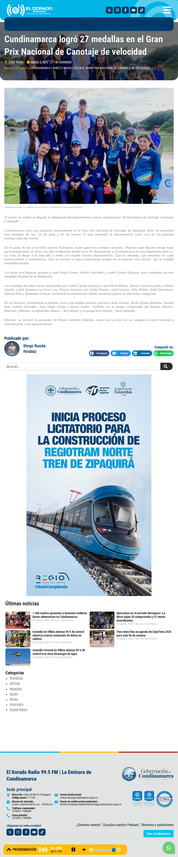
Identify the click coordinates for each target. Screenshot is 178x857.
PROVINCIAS (16, 678)
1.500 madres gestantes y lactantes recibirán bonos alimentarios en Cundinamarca (60, 615)
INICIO (8, 68)
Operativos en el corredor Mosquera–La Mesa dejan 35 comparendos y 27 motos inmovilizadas (141, 616)
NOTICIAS (21, 68)
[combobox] (82, 366)
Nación (14, 694)
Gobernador (17, 704)
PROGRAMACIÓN (24, 849)
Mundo (14, 699)
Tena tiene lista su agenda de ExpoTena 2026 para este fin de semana (144, 633)
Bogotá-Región (18, 709)
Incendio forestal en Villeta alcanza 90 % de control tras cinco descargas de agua (59, 652)
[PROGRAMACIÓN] (8, 849)
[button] (89, 23)
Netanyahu (16, 689)
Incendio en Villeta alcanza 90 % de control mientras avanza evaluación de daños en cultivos (58, 635)
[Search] (166, 366)
